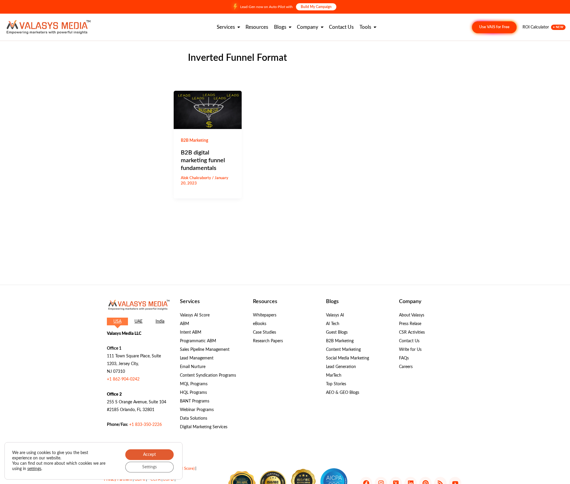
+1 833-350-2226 (145, 425)
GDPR (139, 480)
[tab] (117, 321)
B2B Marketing (194, 140)
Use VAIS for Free (494, 27)
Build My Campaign (316, 7)
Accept (149, 455)
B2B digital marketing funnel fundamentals (203, 160)
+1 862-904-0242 (123, 379)
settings (34, 469)
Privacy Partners (118, 480)
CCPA (156, 480)
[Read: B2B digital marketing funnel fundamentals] (208, 110)
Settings (149, 467)
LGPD (168, 480)
